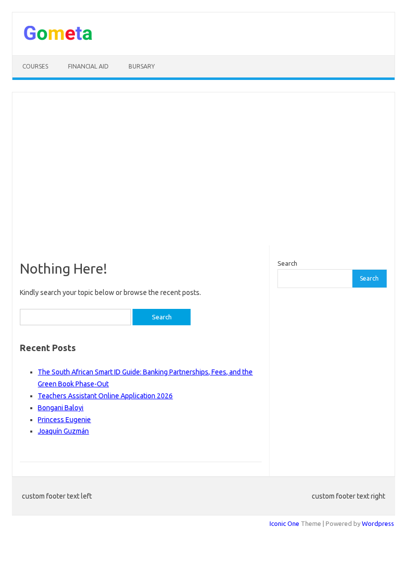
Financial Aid (88, 66)
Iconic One (284, 523)
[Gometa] (58, 38)
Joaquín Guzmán (63, 431)
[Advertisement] (203, 168)
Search (287, 263)
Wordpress (378, 523)
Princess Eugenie (64, 420)
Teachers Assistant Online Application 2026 (105, 396)
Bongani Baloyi (60, 408)
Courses (35, 66)
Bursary (142, 66)
